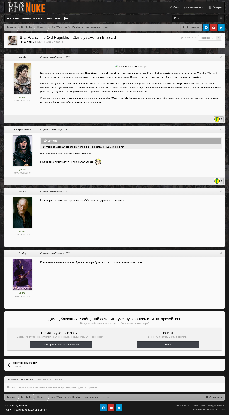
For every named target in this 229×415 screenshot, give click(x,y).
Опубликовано (55, 57)
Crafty (22, 253)
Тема (7, 410)
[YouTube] (213, 27)
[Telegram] (206, 27)
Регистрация (53, 18)
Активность (194, 7)
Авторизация (190, 37)
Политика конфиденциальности (30, 410)
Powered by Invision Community (209, 409)
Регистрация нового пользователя (61, 344)
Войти (168, 344)
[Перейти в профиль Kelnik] (12, 40)
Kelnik (30, 41)
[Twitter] (221, 27)
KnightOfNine (22, 129)
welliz (22, 191)
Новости (58, 41)
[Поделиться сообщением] (221, 57)
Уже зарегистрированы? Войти (24, 18)
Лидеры (217, 7)
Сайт (176, 7)
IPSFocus (23, 405)
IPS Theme (9, 405)
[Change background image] (66, 18)
